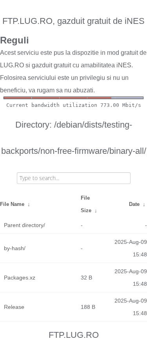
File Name (12, 204)
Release (14, 307)
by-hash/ (14, 248)
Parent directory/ (24, 225)
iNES (123, 65)
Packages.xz (19, 277)
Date (134, 204)
